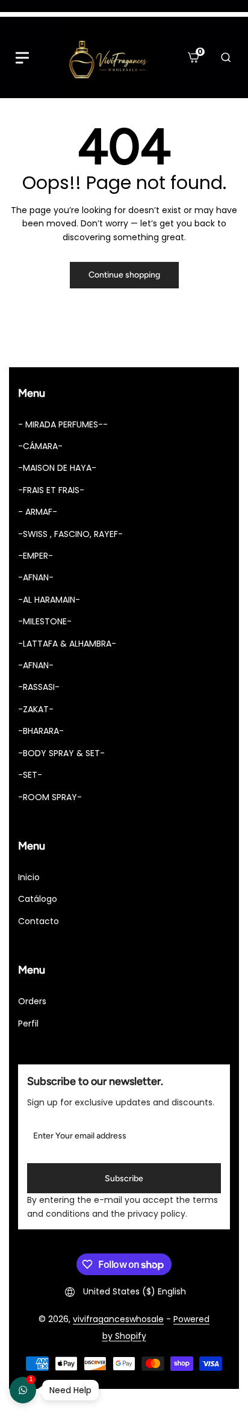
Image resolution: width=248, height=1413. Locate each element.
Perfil (28, 1023)
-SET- (30, 775)
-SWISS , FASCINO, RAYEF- (70, 534)
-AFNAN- (36, 577)
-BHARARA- (41, 731)
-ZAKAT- (36, 709)
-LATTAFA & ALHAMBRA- (67, 644)
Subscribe (124, 1178)
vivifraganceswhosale (118, 1319)
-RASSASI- (39, 687)
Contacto (38, 921)
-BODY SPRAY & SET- (61, 753)
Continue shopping (124, 275)
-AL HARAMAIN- (49, 600)
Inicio (29, 877)
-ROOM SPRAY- (50, 797)
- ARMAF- (37, 512)
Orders (32, 1001)
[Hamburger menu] (22, 58)
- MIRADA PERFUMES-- (63, 424)
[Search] (225, 58)
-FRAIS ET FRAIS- (51, 490)
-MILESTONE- (45, 621)
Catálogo (37, 899)
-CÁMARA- (40, 446)
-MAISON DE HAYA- (57, 468)
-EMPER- (35, 556)
